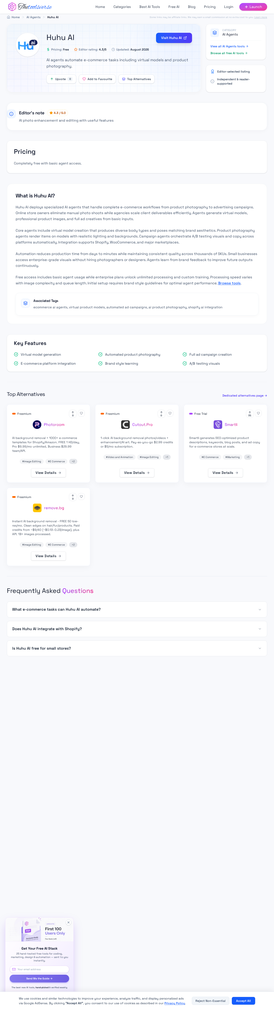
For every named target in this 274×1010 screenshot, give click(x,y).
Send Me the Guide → (39, 978)
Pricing (210, 6)
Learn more (260, 16)
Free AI (173, 6)
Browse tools (229, 283)
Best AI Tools (149, 6)
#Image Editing (31, 461)
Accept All (243, 1001)
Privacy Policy (174, 1003)
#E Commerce (56, 461)
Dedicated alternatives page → (244, 395)
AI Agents (230, 34)
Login (228, 6)
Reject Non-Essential (210, 1001)
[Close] (68, 922)
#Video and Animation (119, 457)
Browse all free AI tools (227, 53)
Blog (191, 6)
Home (100, 6)
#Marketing (232, 457)
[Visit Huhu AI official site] (28, 45)
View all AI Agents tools (227, 46)
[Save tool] (81, 413)
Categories (122, 6)
